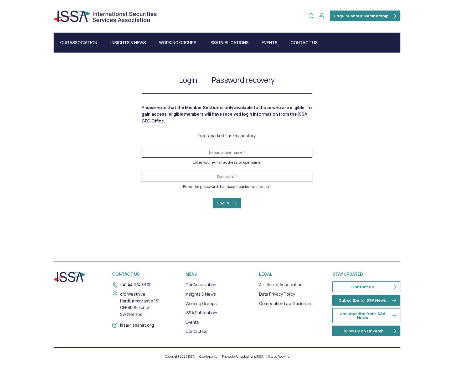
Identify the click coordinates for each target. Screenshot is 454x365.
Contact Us (304, 42)
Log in (223, 203)
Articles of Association (280, 284)
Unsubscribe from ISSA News (362, 315)
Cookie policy (208, 356)
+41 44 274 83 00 (136, 284)
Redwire (283, 356)
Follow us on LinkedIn (363, 331)
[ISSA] (105, 16)
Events (269, 42)
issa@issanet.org (137, 325)
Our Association (78, 42)
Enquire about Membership (361, 16)
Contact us (362, 287)
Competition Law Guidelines (286, 303)
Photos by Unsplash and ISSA (243, 356)
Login (188, 80)
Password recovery (243, 80)
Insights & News (128, 42)
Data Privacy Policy (277, 294)
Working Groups (177, 42)
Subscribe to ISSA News (362, 300)
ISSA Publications (229, 42)
